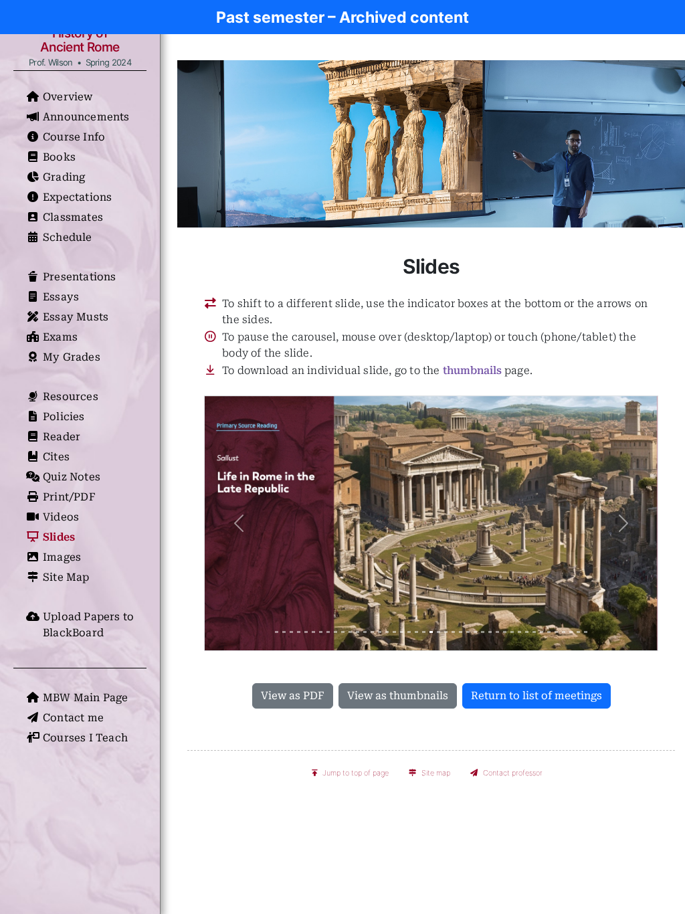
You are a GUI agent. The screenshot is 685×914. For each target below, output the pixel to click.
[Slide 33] (512, 632)
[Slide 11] (350, 632)
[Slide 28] (475, 632)
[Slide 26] (460, 632)
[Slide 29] (482, 632)
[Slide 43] (585, 632)
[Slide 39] (556, 632)
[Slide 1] (276, 632)
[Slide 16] (387, 632)
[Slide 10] (343, 632)
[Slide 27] (468, 632)
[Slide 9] (335, 632)
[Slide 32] (504, 632)
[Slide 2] (284, 632)
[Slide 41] (571, 632)
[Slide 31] (497, 632)
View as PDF (292, 695)
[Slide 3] (291, 632)
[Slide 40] (563, 632)
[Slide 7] (320, 632)
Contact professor (513, 773)
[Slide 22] (431, 632)
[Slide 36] (534, 632)
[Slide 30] (490, 632)
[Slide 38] (549, 632)
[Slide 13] (365, 632)
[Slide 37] (541, 632)
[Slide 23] (438, 632)
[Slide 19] (409, 632)
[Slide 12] (357, 632)
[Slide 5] (306, 632)
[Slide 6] (313, 632)
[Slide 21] (423, 632)
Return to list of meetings (536, 695)
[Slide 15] (379, 632)
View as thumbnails (397, 695)
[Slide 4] (298, 632)
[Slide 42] (578, 632)
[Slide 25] (453, 632)
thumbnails (472, 370)
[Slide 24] (446, 632)
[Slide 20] (416, 632)
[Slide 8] (328, 632)
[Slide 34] (519, 632)
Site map (435, 773)
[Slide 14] (372, 632)
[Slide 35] (526, 632)
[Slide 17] (394, 632)
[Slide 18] (401, 632)
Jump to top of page (355, 773)
